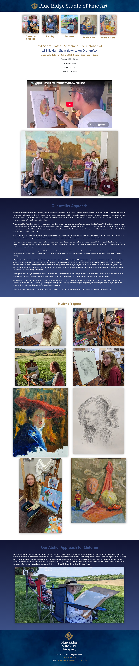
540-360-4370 (69, 657)
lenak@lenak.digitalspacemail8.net (72, 660)
